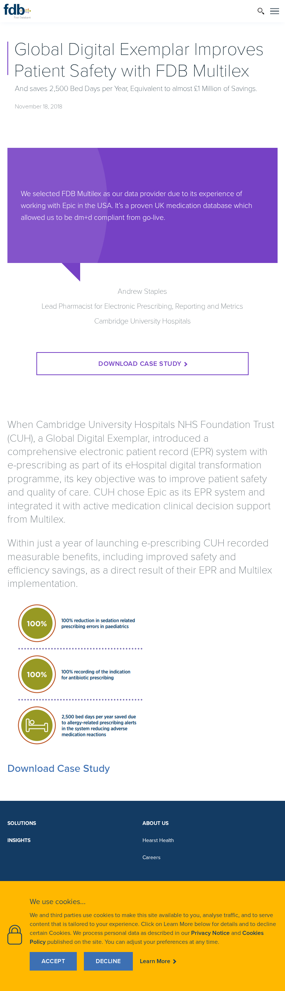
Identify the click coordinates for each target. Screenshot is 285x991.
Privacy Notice (210, 933)
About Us (155, 823)
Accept (53, 961)
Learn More (155, 961)
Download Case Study (139, 363)
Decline (108, 961)
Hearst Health (158, 840)
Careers (151, 857)
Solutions (21, 823)
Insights (18, 840)
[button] (261, 11)
